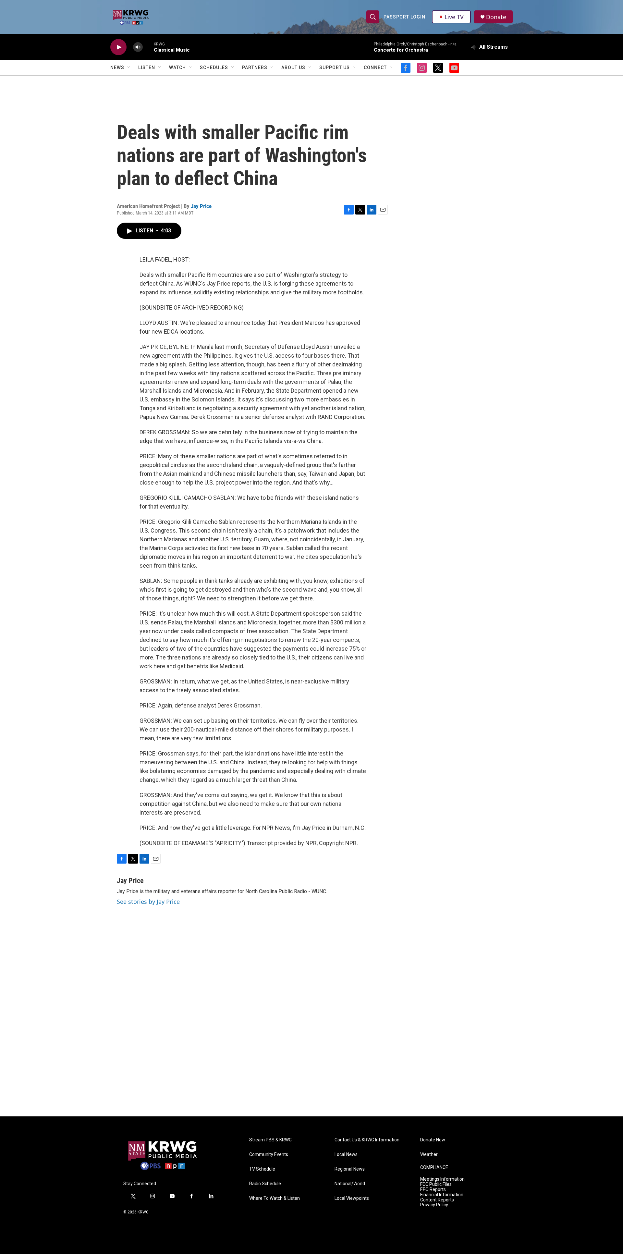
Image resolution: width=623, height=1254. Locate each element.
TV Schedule (262, 1169)
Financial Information (441, 1194)
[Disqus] (311, 1029)
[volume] (137, 47)
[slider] (148, 46)
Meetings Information (442, 1179)
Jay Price (201, 206)
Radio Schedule (265, 1183)
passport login (404, 16)
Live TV (454, 17)
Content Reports (437, 1200)
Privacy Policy (434, 1204)
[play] (118, 47)
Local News (346, 1154)
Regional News (350, 1169)
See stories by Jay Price (148, 901)
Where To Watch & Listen (274, 1198)
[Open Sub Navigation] (129, 67)
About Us (293, 67)
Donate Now (432, 1139)
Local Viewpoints (352, 1198)
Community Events (268, 1154)
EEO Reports (433, 1189)
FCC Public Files (436, 1184)
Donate (496, 17)
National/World (350, 1183)
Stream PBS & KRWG (270, 1139)
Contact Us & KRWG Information (367, 1139)
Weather (429, 1154)
